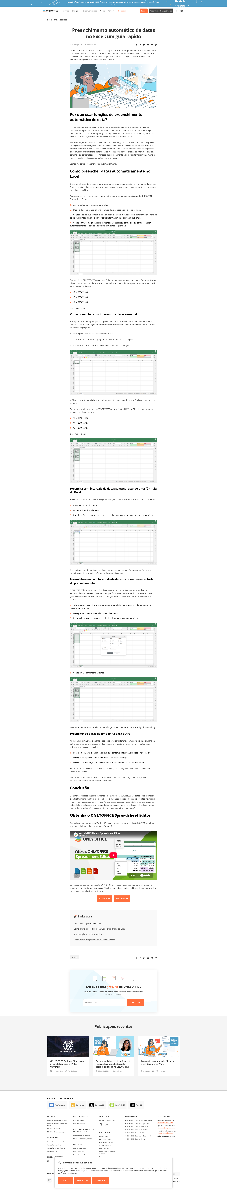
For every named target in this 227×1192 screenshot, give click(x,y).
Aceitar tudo (100, 1180)
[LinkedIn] (144, 44)
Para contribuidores (80, 1149)
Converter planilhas (54, 1145)
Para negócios (60, 20)
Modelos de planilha (54, 1129)
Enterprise (76, 11)
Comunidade (103, 1136)
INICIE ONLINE (104, 899)
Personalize (82, 1180)
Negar (66, 1180)
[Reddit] (148, 44)
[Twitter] (140, 44)
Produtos (65, 11)
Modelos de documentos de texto (57, 1125)
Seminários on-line (105, 1145)
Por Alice (162, 1071)
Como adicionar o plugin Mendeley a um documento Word (158, 1062)
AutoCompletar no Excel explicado (89, 934)
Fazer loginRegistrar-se (161, 11)
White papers (104, 1148)
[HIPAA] (101, 1125)
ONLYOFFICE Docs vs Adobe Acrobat (138, 1136)
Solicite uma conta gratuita (82, 1139)
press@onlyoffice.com (165, 1133)
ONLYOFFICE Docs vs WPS (134, 1133)
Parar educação (80, 1116)
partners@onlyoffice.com (166, 1128)
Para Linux (80, 1105)
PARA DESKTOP (122, 899)
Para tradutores (78, 1152)
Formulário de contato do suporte (108, 1153)
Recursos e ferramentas (81, 1136)
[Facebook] (136, 44)
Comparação (131, 1116)
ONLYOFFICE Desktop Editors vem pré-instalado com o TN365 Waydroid (67, 1064)
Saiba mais (73, 1173)
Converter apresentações (56, 1148)
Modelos (51, 1116)
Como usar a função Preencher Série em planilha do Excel (99, 929)
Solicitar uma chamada (166, 1136)
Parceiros (112, 11)
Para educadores (79, 1124)
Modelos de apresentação (56, 1132)
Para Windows (60, 1105)
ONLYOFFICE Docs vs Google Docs (137, 1124)
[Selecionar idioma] (182, 10)
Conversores (53, 1138)
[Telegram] (151, 44)
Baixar (143, 11)
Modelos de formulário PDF (57, 1120)
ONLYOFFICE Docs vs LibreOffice (136, 1130)
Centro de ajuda (105, 1139)
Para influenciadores (80, 1155)
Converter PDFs (52, 1151)
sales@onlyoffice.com (165, 1123)
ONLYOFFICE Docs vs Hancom (135, 1139)
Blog (49, 20)
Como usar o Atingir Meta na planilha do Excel (94, 939)
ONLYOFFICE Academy (107, 1142)
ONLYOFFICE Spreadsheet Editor (88, 923)
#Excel (74, 957)
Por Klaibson (91, 45)
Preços (102, 11)
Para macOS (99, 1105)
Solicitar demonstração (107, 1157)
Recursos (122, 11)
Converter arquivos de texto (57, 1142)
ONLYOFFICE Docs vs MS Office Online (138, 1120)
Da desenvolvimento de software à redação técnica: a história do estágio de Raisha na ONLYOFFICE (113, 1064)
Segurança (104, 1116)
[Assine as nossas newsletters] (49, 1180)
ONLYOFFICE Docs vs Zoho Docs (136, 1127)
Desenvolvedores (90, 11)
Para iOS (139, 1105)
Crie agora (135, 1003)
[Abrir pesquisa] (176, 10)
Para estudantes (79, 1120)
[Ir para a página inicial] (50, 10)
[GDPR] (107, 1125)
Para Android (120, 1105)
